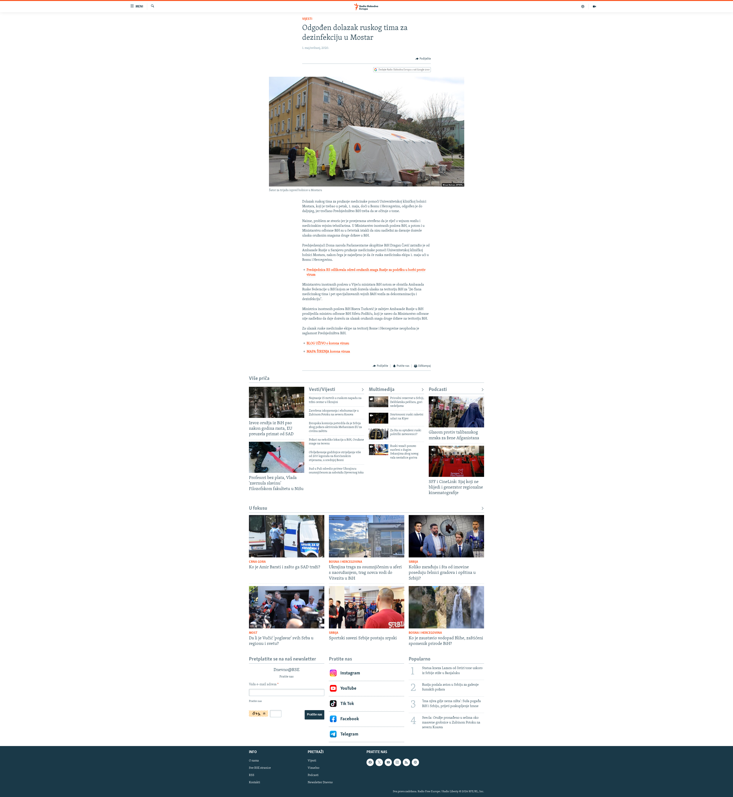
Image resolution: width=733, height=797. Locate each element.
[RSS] (406, 762)
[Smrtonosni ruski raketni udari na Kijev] (378, 418)
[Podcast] (583, 6)
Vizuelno (313, 768)
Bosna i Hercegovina (345, 562)
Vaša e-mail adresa (264, 684)
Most (253, 633)
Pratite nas (314, 714)
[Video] (594, 6)
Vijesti (307, 19)
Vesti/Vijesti (322, 389)
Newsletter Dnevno (320, 782)
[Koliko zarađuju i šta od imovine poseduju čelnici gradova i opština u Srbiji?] (446, 536)
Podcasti (438, 389)
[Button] (423, 58)
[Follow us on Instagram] (397, 762)
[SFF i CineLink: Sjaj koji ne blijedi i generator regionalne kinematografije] (456, 461)
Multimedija (382, 389)
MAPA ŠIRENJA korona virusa (328, 352)
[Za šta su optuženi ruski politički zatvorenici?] (378, 434)
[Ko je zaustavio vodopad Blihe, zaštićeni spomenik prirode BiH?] (446, 607)
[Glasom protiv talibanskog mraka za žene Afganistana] (456, 411)
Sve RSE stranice (260, 768)
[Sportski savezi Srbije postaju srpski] (366, 607)
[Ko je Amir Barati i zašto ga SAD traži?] (286, 536)
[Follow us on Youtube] (388, 762)
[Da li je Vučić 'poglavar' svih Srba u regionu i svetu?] (286, 607)
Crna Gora (257, 562)
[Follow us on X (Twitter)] (379, 762)
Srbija (413, 562)
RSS (251, 775)
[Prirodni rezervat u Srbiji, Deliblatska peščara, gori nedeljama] (378, 401)
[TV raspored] (415, 762)
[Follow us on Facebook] (370, 762)
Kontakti (254, 782)
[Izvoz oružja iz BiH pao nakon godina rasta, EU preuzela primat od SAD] (276, 402)
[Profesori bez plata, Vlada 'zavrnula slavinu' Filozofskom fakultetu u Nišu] (276, 457)
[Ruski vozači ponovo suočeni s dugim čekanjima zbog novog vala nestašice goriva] (378, 449)
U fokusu (258, 508)
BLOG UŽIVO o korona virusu (328, 343)
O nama (254, 760)
